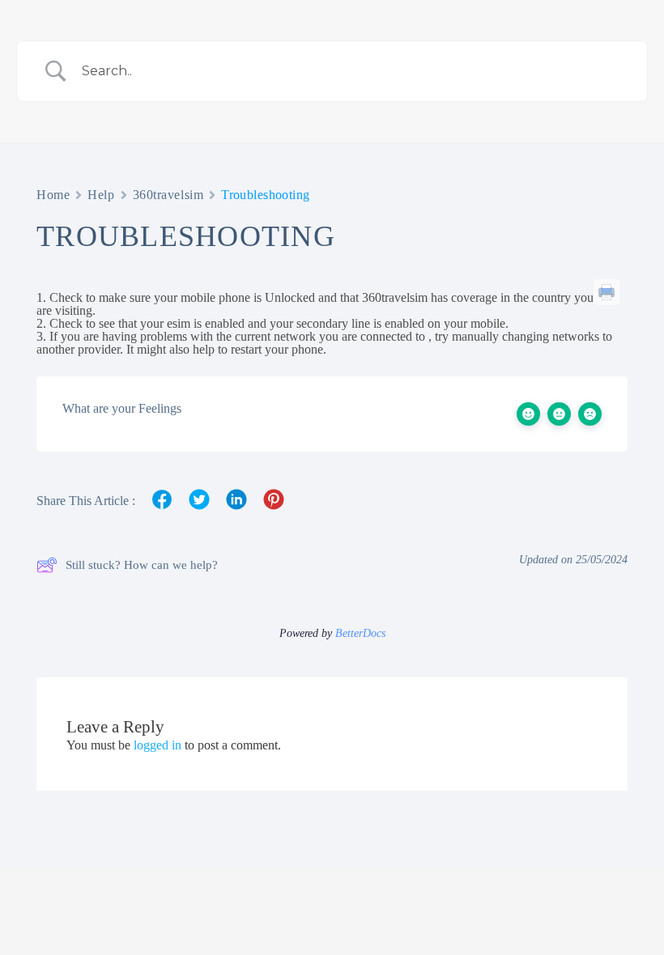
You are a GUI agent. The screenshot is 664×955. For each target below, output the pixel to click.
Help (100, 195)
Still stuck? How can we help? (142, 564)
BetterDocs (360, 633)
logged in (157, 745)
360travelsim (168, 195)
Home (53, 195)
